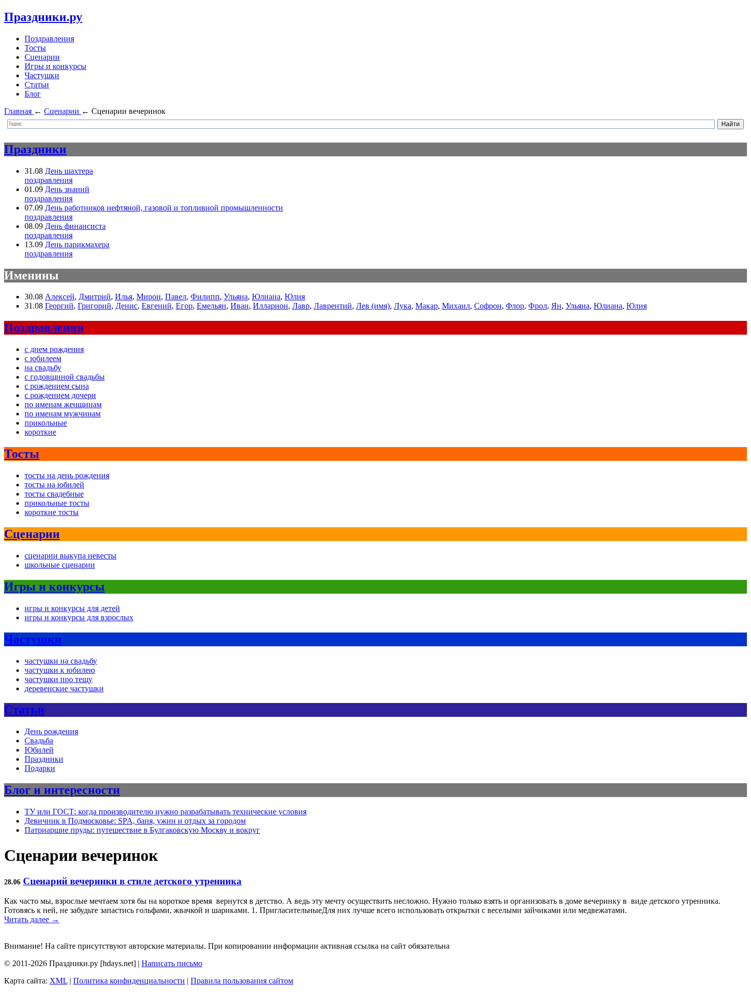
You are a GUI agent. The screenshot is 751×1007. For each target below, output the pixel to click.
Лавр (301, 305)
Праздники (35, 149)
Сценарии (42, 57)
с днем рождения (54, 349)
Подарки (40, 768)
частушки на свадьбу (61, 661)
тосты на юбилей (54, 484)
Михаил (456, 305)
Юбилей (39, 749)
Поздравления (49, 38)
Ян (556, 305)
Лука (402, 305)
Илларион (270, 305)
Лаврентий (333, 305)
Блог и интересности (62, 790)
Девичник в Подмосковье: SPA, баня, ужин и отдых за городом (135, 820)
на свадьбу (43, 367)
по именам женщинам (63, 404)
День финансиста (75, 226)
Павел (175, 296)
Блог (33, 93)
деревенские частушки (64, 688)
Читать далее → (31, 919)
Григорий (94, 305)
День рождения (51, 731)
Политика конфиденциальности (129, 980)
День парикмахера (77, 244)
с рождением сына (57, 386)
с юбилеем (43, 358)
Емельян (211, 305)
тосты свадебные (54, 493)
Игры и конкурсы (55, 66)
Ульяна (236, 296)
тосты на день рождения (67, 475)
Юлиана (266, 296)
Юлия (295, 296)
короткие (40, 432)
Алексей (60, 296)
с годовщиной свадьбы (65, 376)
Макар (426, 305)
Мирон (148, 296)
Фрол (537, 305)
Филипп (205, 296)
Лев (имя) (373, 305)
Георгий (59, 305)
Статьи (37, 84)
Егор (184, 305)
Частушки (42, 75)
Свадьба (39, 740)
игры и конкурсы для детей (72, 608)
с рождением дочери (60, 395)
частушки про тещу (58, 679)
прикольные (46, 422)
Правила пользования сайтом (242, 980)
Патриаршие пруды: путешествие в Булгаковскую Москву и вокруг (142, 830)
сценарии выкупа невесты (70, 555)
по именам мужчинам (63, 413)
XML (58, 980)
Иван (239, 305)
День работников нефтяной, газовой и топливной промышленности (164, 207)
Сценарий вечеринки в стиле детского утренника (132, 881)
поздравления (49, 180)
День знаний (67, 189)
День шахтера (69, 171)
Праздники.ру (43, 17)
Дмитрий (95, 296)
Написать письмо (172, 963)
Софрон (488, 305)
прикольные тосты (57, 503)
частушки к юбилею (60, 670)
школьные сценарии (60, 564)
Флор (515, 305)
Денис (126, 305)
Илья (123, 296)
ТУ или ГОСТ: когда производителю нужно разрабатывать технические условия (166, 811)
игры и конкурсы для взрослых (79, 617)
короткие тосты (52, 512)
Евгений (157, 305)
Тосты (35, 47)
